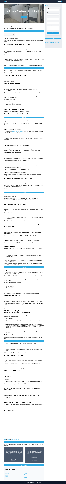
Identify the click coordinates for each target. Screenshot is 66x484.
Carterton (25, 471)
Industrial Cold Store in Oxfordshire (17, 131)
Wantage (25, 477)
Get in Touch (24, 192)
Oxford (5, 439)
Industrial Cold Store (7, 37)
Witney (15, 439)
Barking (17, 439)
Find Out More (24, 117)
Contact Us (24, 267)
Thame (25, 473)
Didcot (25, 474)
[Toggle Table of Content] (13, 34)
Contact (59, 1)
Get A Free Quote (24, 465)
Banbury (25, 476)
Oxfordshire (8, 439)
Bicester (12, 439)
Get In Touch (53, 38)
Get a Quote (23, 16)
